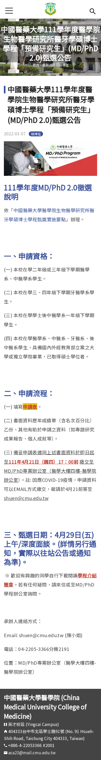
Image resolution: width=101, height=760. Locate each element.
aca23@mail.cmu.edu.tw (32, 752)
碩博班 (64, 65)
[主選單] (9, 10)
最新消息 (49, 65)
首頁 (36, 65)
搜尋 (92, 10)
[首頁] (50, 9)
